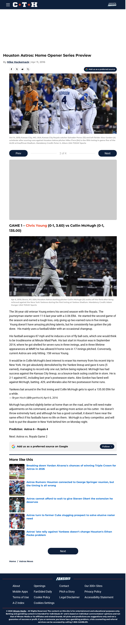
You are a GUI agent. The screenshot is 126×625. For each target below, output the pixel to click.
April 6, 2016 (51, 397)
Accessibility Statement (99, 597)
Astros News (26, 561)
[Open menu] (8, 4)
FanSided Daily (43, 591)
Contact (64, 585)
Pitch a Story (67, 591)
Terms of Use (21, 597)
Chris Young (36, 225)
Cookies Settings (44, 602)
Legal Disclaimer (69, 597)
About (16, 585)
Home (12, 561)
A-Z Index (18, 602)
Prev (18, 153)
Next (107, 153)
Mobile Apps (20, 591)
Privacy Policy (93, 591)
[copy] (28, 69)
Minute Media (19, 611)
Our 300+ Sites (93, 585)
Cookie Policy (42, 597)
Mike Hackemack (18, 62)
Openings (39, 585)
